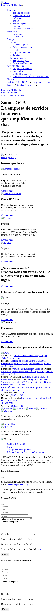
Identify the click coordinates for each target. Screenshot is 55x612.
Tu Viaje (12, 374)
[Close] (2, 477)
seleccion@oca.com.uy (17, 484)
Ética (9, 447)
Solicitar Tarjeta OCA (17, 82)
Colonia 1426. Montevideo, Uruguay (31, 355)
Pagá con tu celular (22, 52)
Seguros (16, 20)
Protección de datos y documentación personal (22, 387)
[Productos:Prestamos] (7, 218)
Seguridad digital (21, 60)
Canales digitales (20, 44)
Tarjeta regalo (19, 23)
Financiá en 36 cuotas (23, 28)
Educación (18, 36)
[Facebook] (7, 408)
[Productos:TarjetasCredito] (10, 169)
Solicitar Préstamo (25, 85)
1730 (21, 392)
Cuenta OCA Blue (21, 15)
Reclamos (16, 390)
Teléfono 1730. (44, 398)
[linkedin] (41, 408)
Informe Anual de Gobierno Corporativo (25, 452)
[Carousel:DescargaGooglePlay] (27, 424)
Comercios (12, 79)
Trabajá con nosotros (10, 358)
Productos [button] (11, 10)
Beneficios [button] (12, 31)
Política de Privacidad (17, 444)
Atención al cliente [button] (15, 66)
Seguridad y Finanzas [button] (17, 58)
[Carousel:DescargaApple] (27, 426)
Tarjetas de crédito (21, 13)
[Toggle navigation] (22, 5)
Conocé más (7, 190)
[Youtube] (31, 408)
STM (15, 50)
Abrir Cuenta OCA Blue (12, 95)
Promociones (19, 34)
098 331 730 (17, 395)
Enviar (5, 554)
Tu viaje (16, 55)
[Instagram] (19, 408)
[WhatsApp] (6, 411)
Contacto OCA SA (22, 74)
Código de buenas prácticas (19, 449)
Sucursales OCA (29, 398)
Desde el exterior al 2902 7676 (9, 402)
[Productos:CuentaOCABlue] (11, 193)
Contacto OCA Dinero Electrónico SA (31, 76)
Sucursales (18, 71)
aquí (40, 549)
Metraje (10, 39)
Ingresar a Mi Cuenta (11, 5)
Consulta (5, 534)
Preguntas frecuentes (22, 68)
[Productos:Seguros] (6, 242)
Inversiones (18, 26)
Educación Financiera (23, 63)
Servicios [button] (11, 42)
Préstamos (17, 18)
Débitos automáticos (22, 47)
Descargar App (8, 157)
